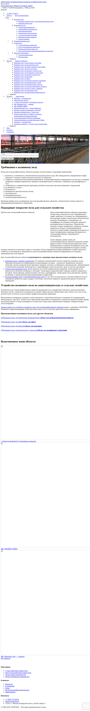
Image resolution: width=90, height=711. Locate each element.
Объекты (16, 6)
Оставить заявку (27, 6)
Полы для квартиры (33, 326)
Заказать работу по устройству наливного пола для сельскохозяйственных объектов (32, 307)
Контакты (9, 6)
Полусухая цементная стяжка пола (18, 673)
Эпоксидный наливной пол (15, 675)
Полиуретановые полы (13, 277)
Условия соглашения (35, 163)
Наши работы (10, 692)
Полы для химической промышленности (57, 318)
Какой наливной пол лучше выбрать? (24, 135)
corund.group (5, 135)
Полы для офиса (29, 322)
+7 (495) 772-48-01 (8, 150)
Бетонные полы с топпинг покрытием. (19, 261)
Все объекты (5, 658)
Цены (3, 6)
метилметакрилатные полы (34, 277)
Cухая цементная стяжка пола (16, 671)
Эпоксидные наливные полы (16, 269)
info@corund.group (12, 701)
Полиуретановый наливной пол (17, 677)
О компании (9, 686)
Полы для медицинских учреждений (52, 330)
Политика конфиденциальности (17, 690)
